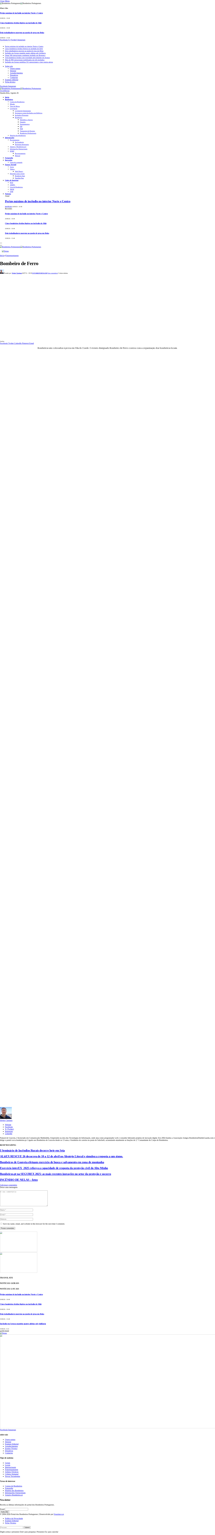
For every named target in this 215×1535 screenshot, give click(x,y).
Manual (17, 156)
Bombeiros (9, 100)
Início (7, 97)
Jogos (12, 167)
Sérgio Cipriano (17, 273)
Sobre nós (9, 66)
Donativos (14, 75)
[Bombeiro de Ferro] (50, 339)
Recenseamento (20, 153)
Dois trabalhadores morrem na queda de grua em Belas (22, 33)
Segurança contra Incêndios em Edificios (28, 113)
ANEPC (12, 185)
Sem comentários (53, 273)
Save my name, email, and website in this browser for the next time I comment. (34, 1224)
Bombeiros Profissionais (28, 133)
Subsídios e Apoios (26, 120)
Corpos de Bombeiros (17, 102)
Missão (12, 104)
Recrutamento (14, 140)
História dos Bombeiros (18, 135)
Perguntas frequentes (22, 144)
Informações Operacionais (18, 149)
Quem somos (15, 68)
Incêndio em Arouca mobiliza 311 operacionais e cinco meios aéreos (29, 62)
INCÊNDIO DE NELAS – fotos (19, 1179)
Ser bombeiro (19, 142)
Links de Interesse (11, 180)
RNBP (12, 151)
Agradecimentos (16, 73)
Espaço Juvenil (10, 165)
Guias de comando (16, 162)
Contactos (14, 77)
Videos (12, 169)
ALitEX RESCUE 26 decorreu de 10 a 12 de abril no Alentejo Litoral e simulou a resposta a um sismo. (61, 1156)
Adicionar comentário (8, 1185)
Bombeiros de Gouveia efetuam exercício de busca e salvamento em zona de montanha (52, 1162)
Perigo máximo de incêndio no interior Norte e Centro (21, 13)
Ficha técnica (10, 82)
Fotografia (9, 158)
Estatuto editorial (11, 80)
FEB (21, 129)
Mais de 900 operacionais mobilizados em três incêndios (24, 60)
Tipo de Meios (15, 106)
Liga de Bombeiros (16, 187)
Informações (9, 138)
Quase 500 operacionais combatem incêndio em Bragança (25, 55)
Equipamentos (25, 124)
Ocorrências (4, 91)
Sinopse (13, 71)
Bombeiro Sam (20, 176)
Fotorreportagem (39, 273)
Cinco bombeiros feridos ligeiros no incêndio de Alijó (21, 23)
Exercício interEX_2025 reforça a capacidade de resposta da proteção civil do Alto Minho (54, 1168)
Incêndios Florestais (21, 115)
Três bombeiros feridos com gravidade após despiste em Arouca (27, 58)
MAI (11, 183)
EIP (21, 126)
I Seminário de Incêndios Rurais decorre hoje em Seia (32, 1150)
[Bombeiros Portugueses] (20, 88)
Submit (27, 1527)
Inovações (8, 160)
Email (2, 1509)
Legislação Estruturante (23, 111)
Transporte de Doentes (27, 131)
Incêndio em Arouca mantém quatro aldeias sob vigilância (25, 53)
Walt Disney (19, 171)
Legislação (13, 108)
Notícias (8, 194)
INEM (12, 189)
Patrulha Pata (19, 178)
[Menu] (1, 245)
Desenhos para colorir (17, 174)
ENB (11, 192)
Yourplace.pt (59, 1514)
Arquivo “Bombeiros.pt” (18, 147)
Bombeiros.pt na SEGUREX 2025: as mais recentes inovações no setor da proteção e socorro (55, 1174)
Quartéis (23, 122)
